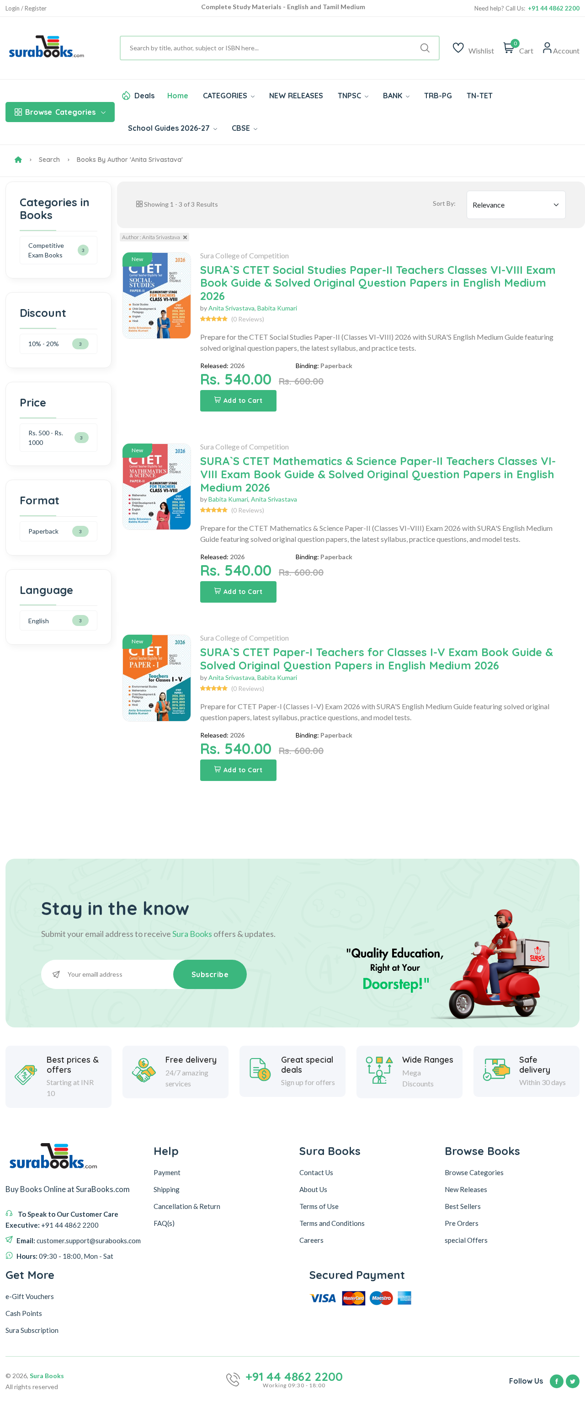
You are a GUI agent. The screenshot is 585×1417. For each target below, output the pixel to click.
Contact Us (316, 1172)
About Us (313, 1189)
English (38, 621)
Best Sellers (463, 1206)
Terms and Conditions (332, 1223)
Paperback (43, 531)
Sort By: (444, 203)
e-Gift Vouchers (29, 1296)
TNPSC (350, 95)
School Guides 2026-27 (170, 128)
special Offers (466, 1240)
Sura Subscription (31, 1330)
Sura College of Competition (244, 255)
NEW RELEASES (296, 95)
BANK (393, 95)
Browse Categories (474, 1172)
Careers (311, 1240)
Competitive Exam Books (46, 250)
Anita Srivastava (231, 308)
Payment (167, 1172)
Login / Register (26, 8)
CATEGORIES (226, 95)
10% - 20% (43, 344)
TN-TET (480, 95)
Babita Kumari (277, 308)
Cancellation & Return (187, 1206)
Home (177, 95)
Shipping (167, 1189)
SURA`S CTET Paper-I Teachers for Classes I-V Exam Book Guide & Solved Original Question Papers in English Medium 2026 (376, 658)
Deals (144, 95)
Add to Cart (243, 400)
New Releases (466, 1189)
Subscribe (210, 974)
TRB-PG (438, 95)
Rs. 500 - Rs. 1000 (45, 437)
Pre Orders (462, 1223)
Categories (60, 112)
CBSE (242, 128)
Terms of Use (319, 1206)
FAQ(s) (164, 1223)
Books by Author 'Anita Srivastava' (130, 159)
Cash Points (23, 1313)
